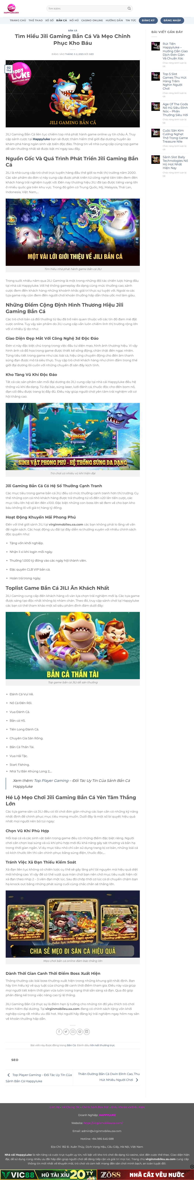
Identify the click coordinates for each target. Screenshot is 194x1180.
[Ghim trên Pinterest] (80, 1032)
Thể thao (36, 20)
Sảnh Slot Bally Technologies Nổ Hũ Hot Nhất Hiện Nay (175, 162)
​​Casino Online (92, 20)
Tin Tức (131, 20)
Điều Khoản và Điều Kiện (127, 1107)
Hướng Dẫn (114, 20)
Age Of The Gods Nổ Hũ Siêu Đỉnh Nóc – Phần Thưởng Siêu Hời (175, 109)
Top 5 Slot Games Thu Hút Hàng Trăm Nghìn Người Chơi (175, 81)
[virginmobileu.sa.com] (22, 8)
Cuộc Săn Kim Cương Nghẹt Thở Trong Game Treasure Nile (175, 136)
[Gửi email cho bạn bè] (73, 1032)
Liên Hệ (54, 1107)
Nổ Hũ (74, 20)
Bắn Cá (61, 20)
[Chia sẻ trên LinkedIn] (87, 1032)
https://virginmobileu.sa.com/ (103, 1123)
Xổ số (49, 20)
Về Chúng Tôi (71, 1107)
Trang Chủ (18, 20)
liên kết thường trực (102, 1045)
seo (91, 54)
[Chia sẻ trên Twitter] (66, 1032)
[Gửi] (129, 8)
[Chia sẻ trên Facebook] (59, 1032)
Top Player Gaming (51, 780)
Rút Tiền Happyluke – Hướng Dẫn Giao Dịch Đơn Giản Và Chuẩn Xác (175, 51)
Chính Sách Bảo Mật (95, 1107)
